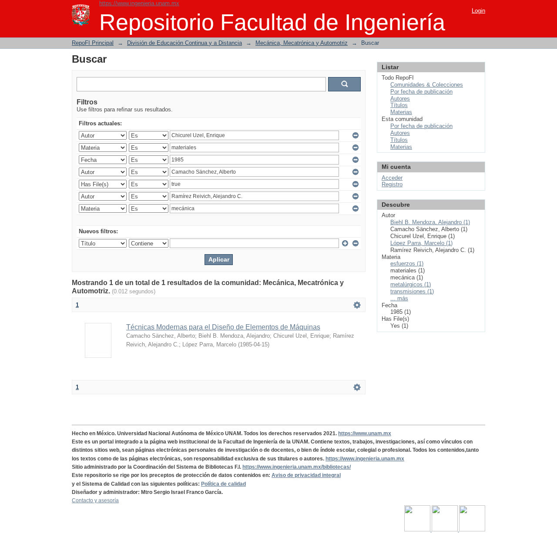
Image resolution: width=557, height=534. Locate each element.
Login (478, 10)
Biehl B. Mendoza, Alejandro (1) (430, 222)
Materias (401, 112)
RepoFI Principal (93, 43)
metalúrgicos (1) (410, 284)
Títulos (399, 105)
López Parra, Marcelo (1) (421, 243)
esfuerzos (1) (406, 263)
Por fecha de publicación (421, 91)
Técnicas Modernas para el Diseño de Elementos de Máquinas (223, 327)
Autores (400, 98)
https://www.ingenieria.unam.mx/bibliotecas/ (296, 467)
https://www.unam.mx (364, 433)
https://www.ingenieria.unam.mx (139, 3)
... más (399, 298)
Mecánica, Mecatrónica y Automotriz (301, 43)
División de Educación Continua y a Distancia (184, 43)
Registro (392, 184)
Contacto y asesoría (95, 500)
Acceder (392, 178)
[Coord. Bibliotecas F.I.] (472, 530)
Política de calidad (223, 484)
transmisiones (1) (412, 291)
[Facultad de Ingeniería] (445, 530)
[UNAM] (418, 530)
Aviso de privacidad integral (306, 475)
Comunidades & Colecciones (426, 84)
